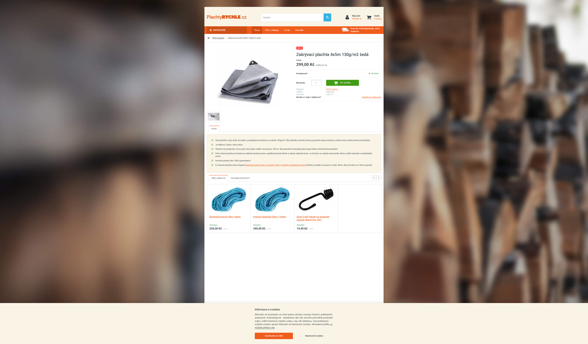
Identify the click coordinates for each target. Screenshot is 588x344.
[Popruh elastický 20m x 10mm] (272, 199)
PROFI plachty (218, 38)
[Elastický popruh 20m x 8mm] (229, 199)
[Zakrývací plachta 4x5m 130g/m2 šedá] (249, 77)
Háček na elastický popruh (294, 165)
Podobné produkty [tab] (240, 178)
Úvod (256, 30)
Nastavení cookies (314, 336)
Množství (300, 83)
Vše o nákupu (272, 30)
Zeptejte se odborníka (371, 97)
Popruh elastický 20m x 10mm (269, 216)
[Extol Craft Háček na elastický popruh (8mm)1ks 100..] (316, 199)
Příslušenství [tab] (218, 178)
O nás (287, 30)
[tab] (214, 129)
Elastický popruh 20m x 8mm (225, 216)
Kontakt (299, 30)
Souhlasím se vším (274, 336)
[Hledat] (327, 17)
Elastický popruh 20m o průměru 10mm (263, 165)
